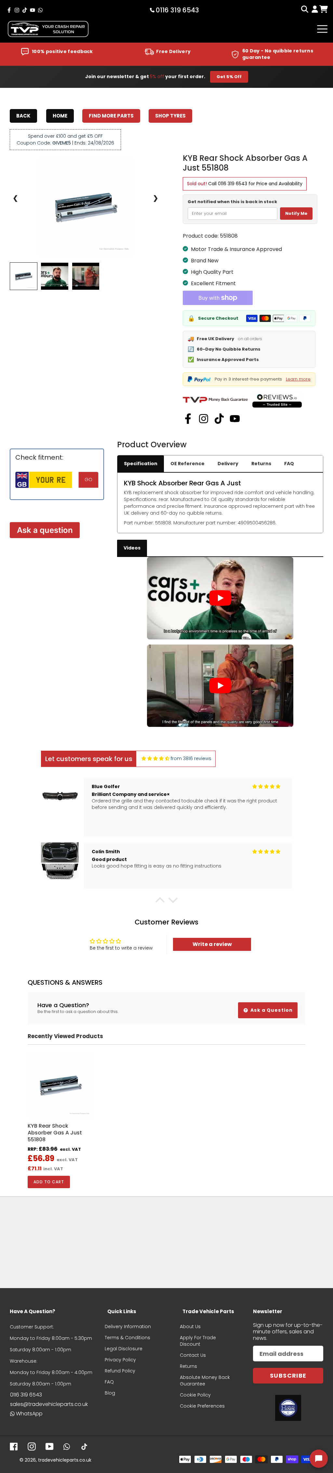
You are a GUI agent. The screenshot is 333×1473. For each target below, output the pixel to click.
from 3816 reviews (191, 758)
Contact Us (193, 1355)
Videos (132, 548)
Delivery (228, 463)
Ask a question (45, 530)
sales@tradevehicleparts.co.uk (49, 1404)
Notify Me (296, 213)
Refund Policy (120, 1371)
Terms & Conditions (127, 1337)
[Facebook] (188, 418)
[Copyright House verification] (288, 1408)
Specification (140, 463)
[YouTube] (235, 418)
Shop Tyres (170, 115)
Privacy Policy (120, 1359)
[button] (160, 901)
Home (60, 115)
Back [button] (23, 115)
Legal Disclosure (123, 1348)
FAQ (289, 463)
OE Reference (187, 463)
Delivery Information (128, 1326)
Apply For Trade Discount (198, 1340)
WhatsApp (29, 1413)
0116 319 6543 (232, 183)
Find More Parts (111, 115)
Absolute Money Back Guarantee (205, 1380)
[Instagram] (203, 418)
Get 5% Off (229, 77)
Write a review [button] (212, 944)
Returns (261, 463)
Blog (110, 1393)
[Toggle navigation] (322, 29)
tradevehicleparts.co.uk (64, 1460)
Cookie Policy (195, 1395)
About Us (190, 1326)
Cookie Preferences (202, 1406)
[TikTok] (219, 418)
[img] (155, 758)
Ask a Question (271, 1010)
